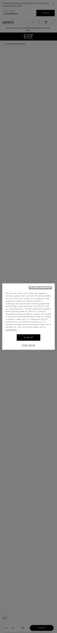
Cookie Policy (11, 330)
